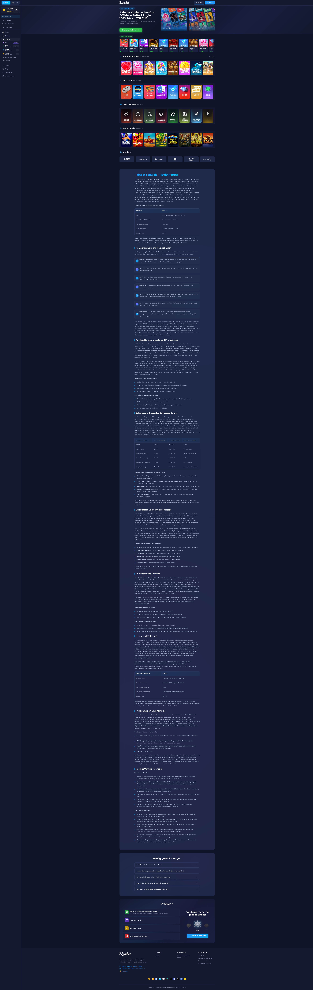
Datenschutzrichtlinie (204, 961)
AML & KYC (201, 955)
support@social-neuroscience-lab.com (132, 966)
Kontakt (158, 955)
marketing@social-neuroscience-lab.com (133, 968)
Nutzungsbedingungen (204, 963)
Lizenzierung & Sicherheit (205, 958)
